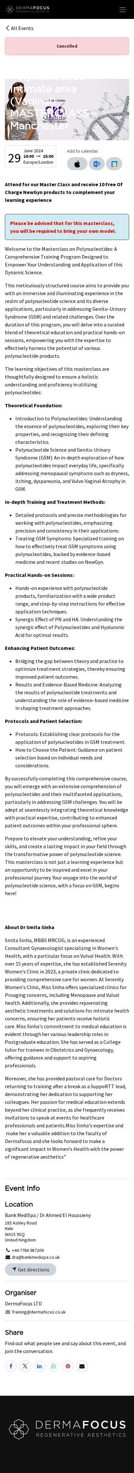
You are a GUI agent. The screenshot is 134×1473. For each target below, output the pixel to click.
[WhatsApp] (53, 1366)
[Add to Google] (114, 163)
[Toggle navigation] (122, 9)
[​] (67, 1429)
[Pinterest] (68, 1366)
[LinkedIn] (40, 1366)
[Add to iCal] (77, 163)
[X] (25, 1366)
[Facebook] (11, 1366)
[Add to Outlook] (97, 163)
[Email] (82, 1366)
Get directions (33, 1269)
